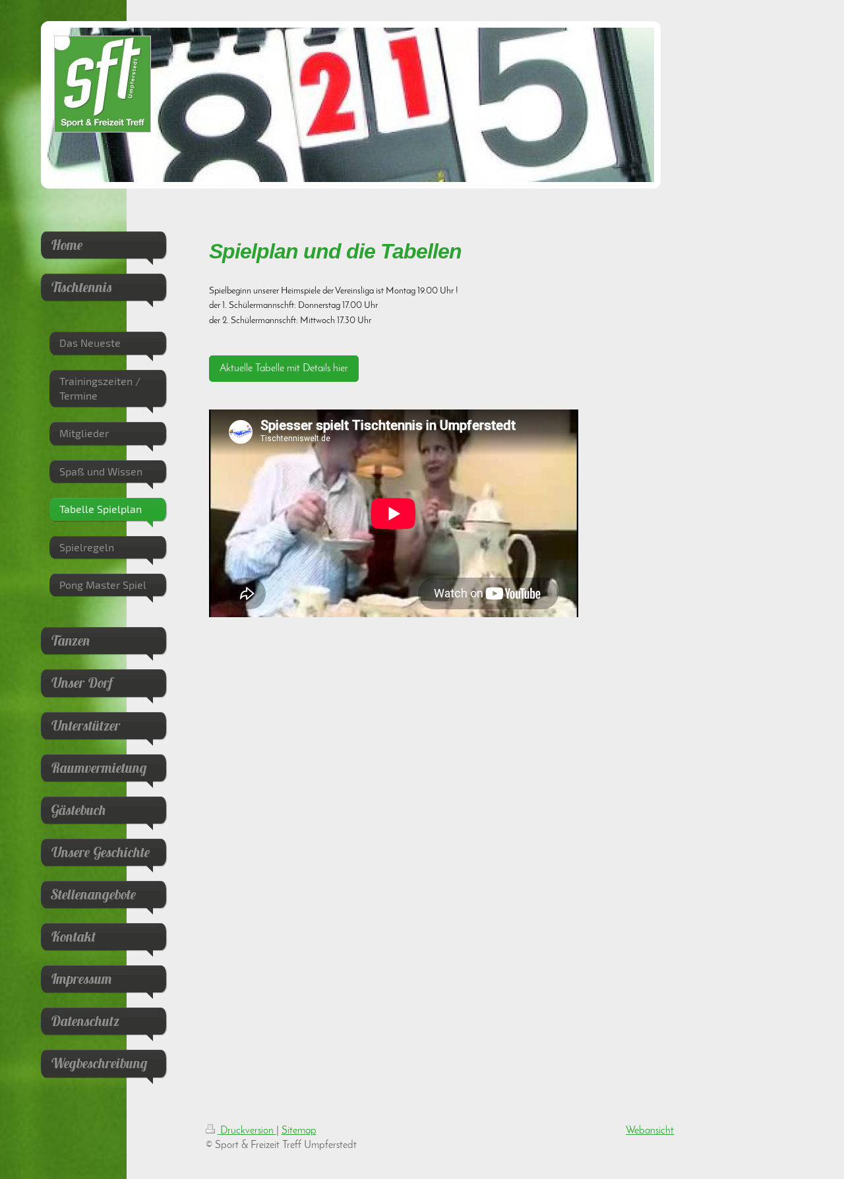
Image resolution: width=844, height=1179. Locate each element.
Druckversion (247, 1131)
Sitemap (299, 1131)
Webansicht (650, 1131)
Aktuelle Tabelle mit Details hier (284, 368)
